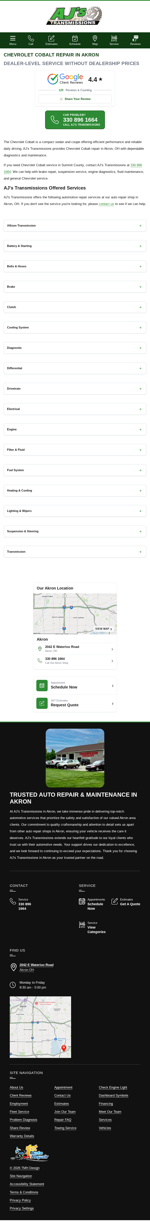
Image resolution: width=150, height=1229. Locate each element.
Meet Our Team (110, 1112)
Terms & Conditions (24, 1192)
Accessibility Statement (27, 1184)
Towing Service (65, 1128)
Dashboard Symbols (113, 1095)
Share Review (20, 1128)
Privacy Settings (22, 1208)
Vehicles (105, 1128)
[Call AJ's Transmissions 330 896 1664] (24, 904)
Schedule (75, 43)
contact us (106, 204)
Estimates (52, 43)
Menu (12, 43)
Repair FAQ (62, 1120)
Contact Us (62, 1095)
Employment (19, 1104)
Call (31, 43)
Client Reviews (21, 1095)
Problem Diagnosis (23, 1120)
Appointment (63, 1087)
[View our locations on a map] (40, 1027)
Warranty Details (22, 1136)
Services (105, 1120)
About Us (16, 1087)
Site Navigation (21, 1176)
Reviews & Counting (75, 90)
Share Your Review (78, 99)
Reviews (135, 43)
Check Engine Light (113, 1087)
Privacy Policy (20, 1200)
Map (95, 43)
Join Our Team (65, 1112)
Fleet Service (19, 1112)
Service (114, 43)
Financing (106, 1104)
